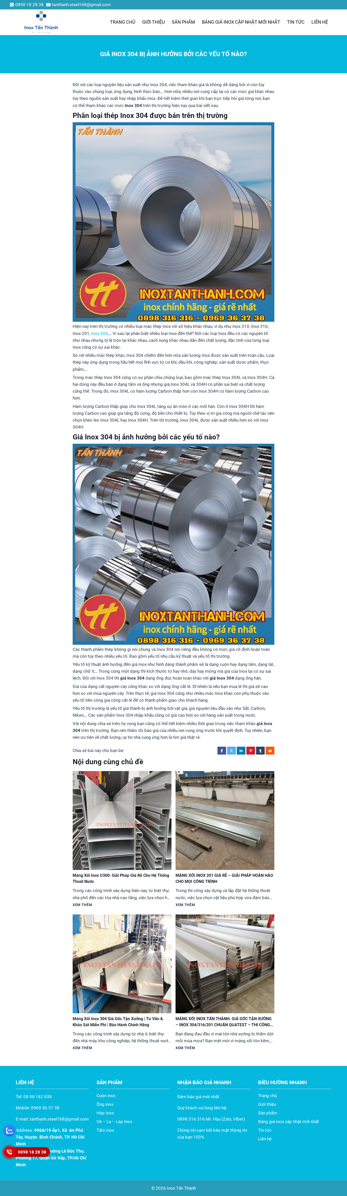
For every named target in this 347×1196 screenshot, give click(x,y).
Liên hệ (319, 22)
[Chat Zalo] (9, 1130)
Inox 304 (99, 333)
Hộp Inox (105, 1112)
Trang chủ (122, 22)
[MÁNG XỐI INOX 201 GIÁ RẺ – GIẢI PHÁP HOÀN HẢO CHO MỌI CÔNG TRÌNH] (225, 820)
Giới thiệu (153, 22)
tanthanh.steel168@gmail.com (59, 1119)
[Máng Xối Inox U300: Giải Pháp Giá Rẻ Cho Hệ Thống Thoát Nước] (122, 820)
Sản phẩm (183, 22)
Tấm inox (105, 1130)
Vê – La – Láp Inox (114, 1121)
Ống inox (105, 1104)
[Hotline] (9, 1152)
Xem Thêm (82, 905)
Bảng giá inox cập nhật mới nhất (241, 22)
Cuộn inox (106, 1095)
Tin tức (296, 22)
